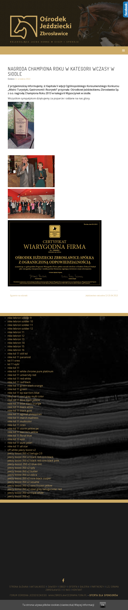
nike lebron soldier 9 (19, 318)
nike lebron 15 (15, 346)
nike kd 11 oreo (16, 425)
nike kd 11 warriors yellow (22, 432)
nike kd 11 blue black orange (24, 403)
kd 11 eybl (13, 364)
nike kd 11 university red (21, 375)
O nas (66, 589)
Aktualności (38, 586)
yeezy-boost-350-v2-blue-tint (24, 464)
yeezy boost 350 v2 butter (22, 471)
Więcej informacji (84, 605)
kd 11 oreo (13, 360)
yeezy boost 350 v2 (18, 496)
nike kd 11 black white (20, 407)
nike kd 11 (13, 367)
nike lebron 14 (15, 343)
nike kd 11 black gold (19, 410)
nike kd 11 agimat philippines (24, 414)
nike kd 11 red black (19, 382)
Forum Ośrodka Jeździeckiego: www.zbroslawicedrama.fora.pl (48, 595)
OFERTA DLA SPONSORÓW (103, 595)
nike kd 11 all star (17, 446)
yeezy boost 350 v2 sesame (23, 482)
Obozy (63, 586)
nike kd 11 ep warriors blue (23, 392)
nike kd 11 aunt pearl (19, 442)
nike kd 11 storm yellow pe (23, 428)
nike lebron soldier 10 (20, 321)
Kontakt (77, 589)
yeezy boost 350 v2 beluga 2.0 (24, 453)
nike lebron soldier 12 (20, 328)
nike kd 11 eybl (16, 439)
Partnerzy (97, 586)
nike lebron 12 (15, 335)
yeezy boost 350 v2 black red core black (30, 457)
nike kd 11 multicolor (19, 421)
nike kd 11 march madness (22, 417)
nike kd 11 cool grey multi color (25, 396)
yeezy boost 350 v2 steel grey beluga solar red (34, 489)
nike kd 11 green (17, 389)
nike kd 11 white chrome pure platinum (30, 371)
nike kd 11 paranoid (19, 357)
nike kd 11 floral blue (19, 435)
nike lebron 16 (15, 350)
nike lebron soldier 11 (20, 325)
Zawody (52, 586)
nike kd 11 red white (19, 378)
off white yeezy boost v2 (21, 450)
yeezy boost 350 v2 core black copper (29, 478)
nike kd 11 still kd (17, 353)
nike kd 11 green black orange (25, 385)
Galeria (84, 586)
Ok (102, 605)
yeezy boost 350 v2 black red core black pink (33, 460)
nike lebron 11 (15, 332)
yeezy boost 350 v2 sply (21, 467)
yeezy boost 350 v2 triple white (25, 492)
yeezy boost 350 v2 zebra (22, 474)
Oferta (73, 586)
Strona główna (18, 586)
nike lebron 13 (15, 339)
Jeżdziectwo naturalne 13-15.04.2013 (101, 295)
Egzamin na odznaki (18, 295)
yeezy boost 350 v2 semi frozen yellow (29, 485)
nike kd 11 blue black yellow (23, 400)
